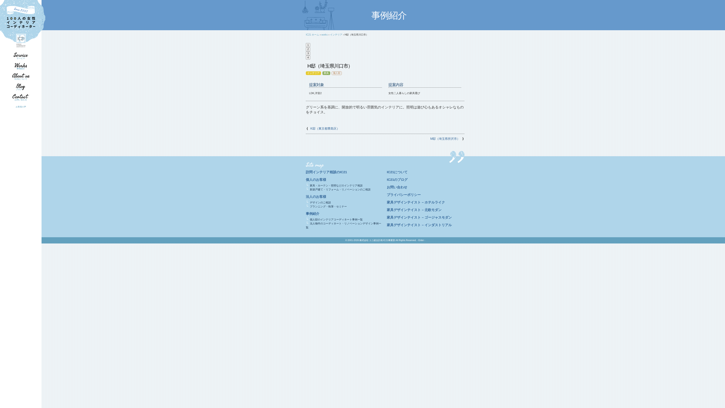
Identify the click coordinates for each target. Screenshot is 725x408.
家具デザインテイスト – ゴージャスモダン (419, 217)
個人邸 (336, 73)
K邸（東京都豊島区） (325, 128)
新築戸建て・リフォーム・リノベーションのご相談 (340, 189)
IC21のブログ (397, 180)
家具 (326, 73)
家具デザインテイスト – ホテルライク (416, 202)
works (324, 34)
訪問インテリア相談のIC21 (326, 172)
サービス (21, 58)
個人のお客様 (316, 180)
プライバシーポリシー (404, 195)
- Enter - (421, 240)
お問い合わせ (21, 100)
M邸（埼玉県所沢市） (445, 138)
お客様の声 (21, 107)
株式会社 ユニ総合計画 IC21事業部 (377, 240)
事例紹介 (21, 68)
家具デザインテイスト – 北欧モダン (414, 210)
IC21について (21, 79)
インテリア (336, 34)
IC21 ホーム (312, 34)
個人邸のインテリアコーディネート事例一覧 (336, 219)
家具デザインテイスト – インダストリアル (419, 225)
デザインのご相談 (320, 202)
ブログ (19, 89)
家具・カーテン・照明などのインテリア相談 (336, 185)
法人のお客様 (316, 197)
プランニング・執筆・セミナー (328, 206)
